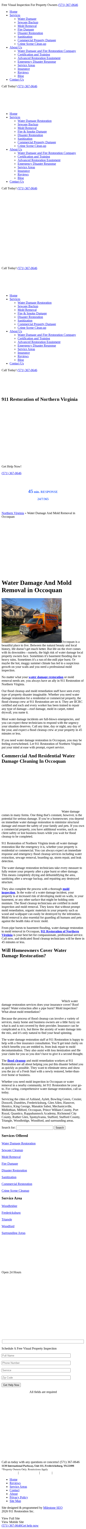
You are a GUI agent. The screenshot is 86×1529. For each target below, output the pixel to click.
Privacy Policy (19, 1497)
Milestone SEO (53, 1507)
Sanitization (25, 36)
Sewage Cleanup (12, 1150)
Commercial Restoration (17, 1184)
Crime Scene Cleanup (15, 1190)
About (14, 1493)
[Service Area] (28, 1334)
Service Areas (26, 65)
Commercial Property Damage (37, 40)
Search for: (8, 1127)
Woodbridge (9, 1206)
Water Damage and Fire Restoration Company (47, 51)
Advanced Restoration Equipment (39, 58)
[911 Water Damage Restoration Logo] (13, 107)
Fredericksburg (11, 1212)
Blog (21, 76)
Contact (14, 1490)
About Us (16, 47)
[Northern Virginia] (13, 390)
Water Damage (27, 18)
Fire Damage (26, 29)
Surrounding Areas (13, 1233)
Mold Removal (27, 26)
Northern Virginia (13, 513)
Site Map (15, 1501)
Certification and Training (34, 54)
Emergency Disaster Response (37, 61)
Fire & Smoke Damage (32, 131)
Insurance (24, 68)
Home (13, 11)
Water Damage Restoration (35, 120)
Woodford (8, 1226)
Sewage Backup (28, 22)
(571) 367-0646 (68, 5)
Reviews (23, 72)
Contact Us (17, 79)
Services (15, 15)
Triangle (7, 1219)
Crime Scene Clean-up (32, 43)
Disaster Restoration (30, 33)
